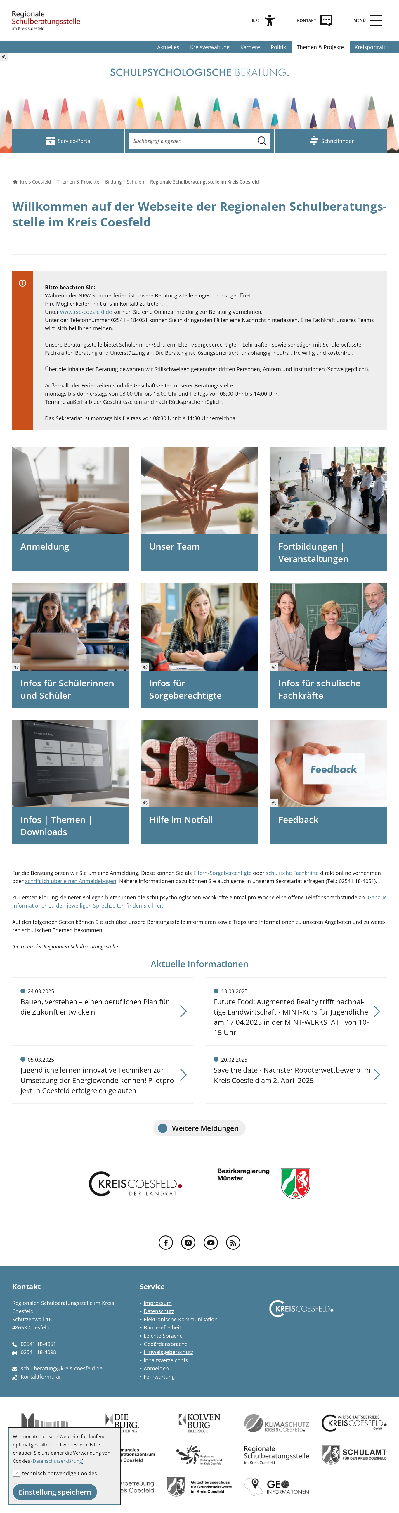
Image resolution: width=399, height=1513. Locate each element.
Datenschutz (159, 1311)
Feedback (298, 819)
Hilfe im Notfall (181, 819)
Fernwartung (159, 1376)
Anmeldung (44, 546)
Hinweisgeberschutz (168, 1352)
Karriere (250, 47)
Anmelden (156, 1368)
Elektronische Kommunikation (181, 1319)
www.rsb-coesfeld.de (86, 311)
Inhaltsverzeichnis (166, 1360)
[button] (366, 20)
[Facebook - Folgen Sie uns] (166, 1242)
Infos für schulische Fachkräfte (319, 689)
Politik (278, 47)
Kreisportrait (370, 47)
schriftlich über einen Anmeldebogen (70, 880)
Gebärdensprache (166, 1343)
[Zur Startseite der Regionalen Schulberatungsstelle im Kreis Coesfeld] (46, 20)
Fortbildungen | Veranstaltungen (313, 552)
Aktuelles (168, 47)
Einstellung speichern (55, 1492)
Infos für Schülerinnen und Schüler (67, 689)
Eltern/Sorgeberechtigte (222, 872)
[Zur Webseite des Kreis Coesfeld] (301, 1314)
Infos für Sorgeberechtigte (185, 689)
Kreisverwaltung (210, 47)
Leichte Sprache (163, 1335)
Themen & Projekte (320, 47)
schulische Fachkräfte (292, 872)
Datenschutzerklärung (57, 1461)
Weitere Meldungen (205, 1128)
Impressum (158, 1302)
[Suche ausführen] (262, 141)
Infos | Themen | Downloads (56, 825)
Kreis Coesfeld (35, 182)
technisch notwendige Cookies (59, 1473)
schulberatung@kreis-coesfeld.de (62, 1368)
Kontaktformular (41, 1376)
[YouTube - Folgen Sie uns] (211, 1242)
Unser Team (174, 546)
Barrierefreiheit (162, 1327)
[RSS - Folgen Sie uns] (233, 1242)
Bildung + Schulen (124, 182)
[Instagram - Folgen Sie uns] (188, 1242)
